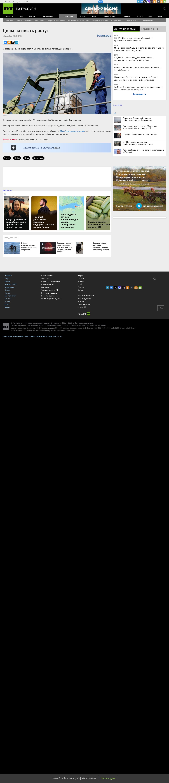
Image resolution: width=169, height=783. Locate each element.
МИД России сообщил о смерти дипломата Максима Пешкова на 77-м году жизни (139, 49)
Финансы (9, 20)
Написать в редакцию (50, 293)
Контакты (45, 287)
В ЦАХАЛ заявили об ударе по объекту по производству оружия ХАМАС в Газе (134, 59)
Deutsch (81, 278)
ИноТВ (139, 16)
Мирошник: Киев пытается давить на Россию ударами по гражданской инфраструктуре (136, 78)
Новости (9, 16)
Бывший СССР (48, 16)
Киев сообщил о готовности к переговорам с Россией (143, 151)
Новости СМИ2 (117, 105)
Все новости (139, 94)
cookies (92, 778)
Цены (26, 158)
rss (161, 1)
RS (27, 2)
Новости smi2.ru (7, 190)
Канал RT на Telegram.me (138, 1)
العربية (18, 2)
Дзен (57, 147)
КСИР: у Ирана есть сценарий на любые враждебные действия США (133, 39)
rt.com (27, 325)
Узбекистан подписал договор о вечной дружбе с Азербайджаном (137, 68)
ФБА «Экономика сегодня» (72, 131)
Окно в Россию (84, 304)
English (80, 275)
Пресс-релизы (47, 275)
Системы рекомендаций (51, 298)
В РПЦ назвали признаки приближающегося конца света (138, 143)
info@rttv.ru (130, 328)
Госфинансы (116, 20)
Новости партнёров (49, 295)
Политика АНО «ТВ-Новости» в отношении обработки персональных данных (43, 330)
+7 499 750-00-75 (103, 328)
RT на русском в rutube (151, 1)
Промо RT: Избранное (50, 281)
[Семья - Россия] (101, 8)
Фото (150, 16)
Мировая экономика (56, 20)
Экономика (68, 16)
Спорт (82, 16)
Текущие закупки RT (49, 290)
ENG (5, 2)
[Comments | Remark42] (57, 176)
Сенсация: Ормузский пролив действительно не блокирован (137, 119)
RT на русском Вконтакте (141, 1)
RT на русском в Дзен (158, 1)
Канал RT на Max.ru (148, 1)
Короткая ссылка (104, 35)
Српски (81, 290)
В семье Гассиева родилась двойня (140, 134)
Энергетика (148, 20)
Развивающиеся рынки (34, 20)
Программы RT (47, 284)
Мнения (127, 16)
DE (10, 2)
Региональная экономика (78, 20)
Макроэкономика (132, 20)
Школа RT (82, 307)
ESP (23, 2)
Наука (93, 16)
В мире (7, 158)
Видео (160, 16)
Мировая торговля (100, 20)
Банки (19, 20)
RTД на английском (86, 295)
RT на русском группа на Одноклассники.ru (154, 1)
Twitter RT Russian (145, 1)
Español (81, 287)
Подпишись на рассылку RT (164, 1)
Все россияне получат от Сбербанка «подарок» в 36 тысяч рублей (140, 127)
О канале (45, 278)
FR (13, 2)
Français (81, 281)
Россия (32, 16)
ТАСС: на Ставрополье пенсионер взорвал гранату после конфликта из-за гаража (138, 88)
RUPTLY (81, 301)
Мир (21, 16)
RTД (100, 2)
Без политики (109, 16)
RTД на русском (84, 298)
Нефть (17, 158)
